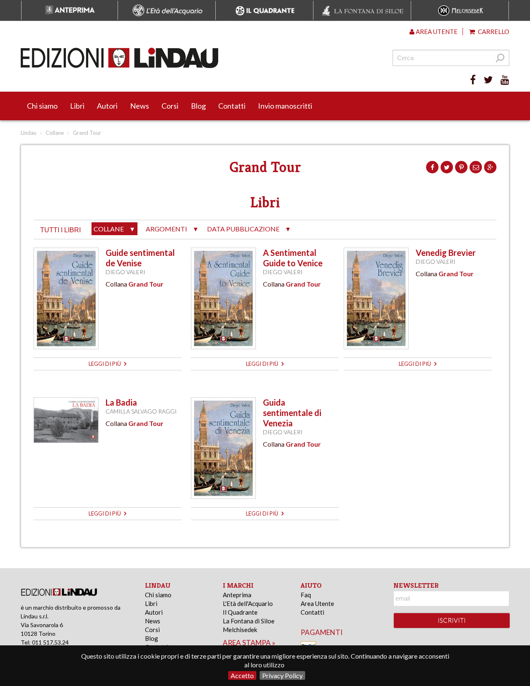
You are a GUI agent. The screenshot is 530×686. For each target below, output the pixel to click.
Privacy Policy (282, 675)
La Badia (121, 402)
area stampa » (249, 642)
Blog (198, 105)
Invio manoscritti (285, 105)
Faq (306, 594)
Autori (107, 105)
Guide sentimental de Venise (140, 258)
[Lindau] (180, 58)
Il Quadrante (240, 612)
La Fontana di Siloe (249, 621)
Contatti (232, 105)
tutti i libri (60, 230)
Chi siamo (42, 105)
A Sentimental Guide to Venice (293, 258)
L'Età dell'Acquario (248, 603)
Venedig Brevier (446, 253)
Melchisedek (240, 629)
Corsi (169, 105)
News (139, 105)
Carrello (493, 31)
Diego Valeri (125, 271)
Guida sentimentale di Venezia (292, 412)
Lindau (28, 132)
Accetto (242, 675)
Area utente (436, 31)
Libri (77, 105)
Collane (55, 132)
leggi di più (105, 363)
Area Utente (317, 603)
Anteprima (237, 594)
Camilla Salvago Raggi (141, 411)
